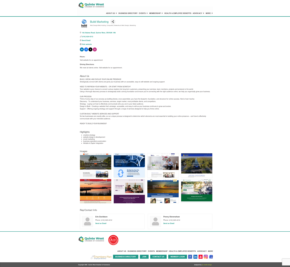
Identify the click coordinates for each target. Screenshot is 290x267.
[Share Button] (112, 21)
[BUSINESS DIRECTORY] (126, 259)
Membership (155, 13)
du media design (207, 265)
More (208, 13)
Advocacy (197, 13)
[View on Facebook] (86, 51)
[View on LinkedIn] (82, 51)
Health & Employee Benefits (177, 13)
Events (142, 13)
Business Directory (128, 13)
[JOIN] (145, 259)
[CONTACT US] (159, 259)
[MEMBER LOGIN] (178, 259)
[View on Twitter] (90, 51)
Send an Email (100, 223)
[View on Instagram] (95, 51)
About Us (110, 13)
